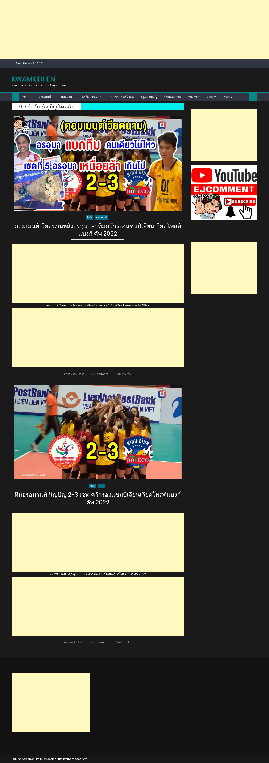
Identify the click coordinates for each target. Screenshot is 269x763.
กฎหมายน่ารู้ (149, 97)
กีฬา (89, 217)
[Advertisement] (126, 29)
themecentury (77, 759)
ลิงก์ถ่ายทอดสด (91, 97)
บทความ (66, 97)
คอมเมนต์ (44, 97)
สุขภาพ (211, 97)
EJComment (99, 374)
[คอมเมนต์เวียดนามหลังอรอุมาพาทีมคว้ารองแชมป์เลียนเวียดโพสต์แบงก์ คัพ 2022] (98, 163)
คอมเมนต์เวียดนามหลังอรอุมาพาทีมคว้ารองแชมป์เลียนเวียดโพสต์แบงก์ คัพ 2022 (97, 230)
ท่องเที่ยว (194, 97)
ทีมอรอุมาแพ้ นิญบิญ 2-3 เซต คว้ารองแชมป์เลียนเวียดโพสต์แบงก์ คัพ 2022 (98, 498)
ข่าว (25, 97)
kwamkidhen (33, 79)
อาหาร (227, 97)
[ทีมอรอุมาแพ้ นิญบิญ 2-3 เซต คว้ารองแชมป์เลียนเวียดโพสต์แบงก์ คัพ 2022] (98, 432)
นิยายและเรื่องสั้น (122, 97)
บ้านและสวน (172, 97)
